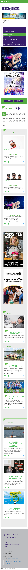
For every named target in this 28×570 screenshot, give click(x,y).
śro (4, 114)
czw (7, 114)
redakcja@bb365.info (12, 558)
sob (14, 114)
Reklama (7, 547)
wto (23, 114)
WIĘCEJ (6, 162)
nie (17, 114)
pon (20, 114)
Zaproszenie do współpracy (12, 544)
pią (10, 114)
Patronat (7, 542)
